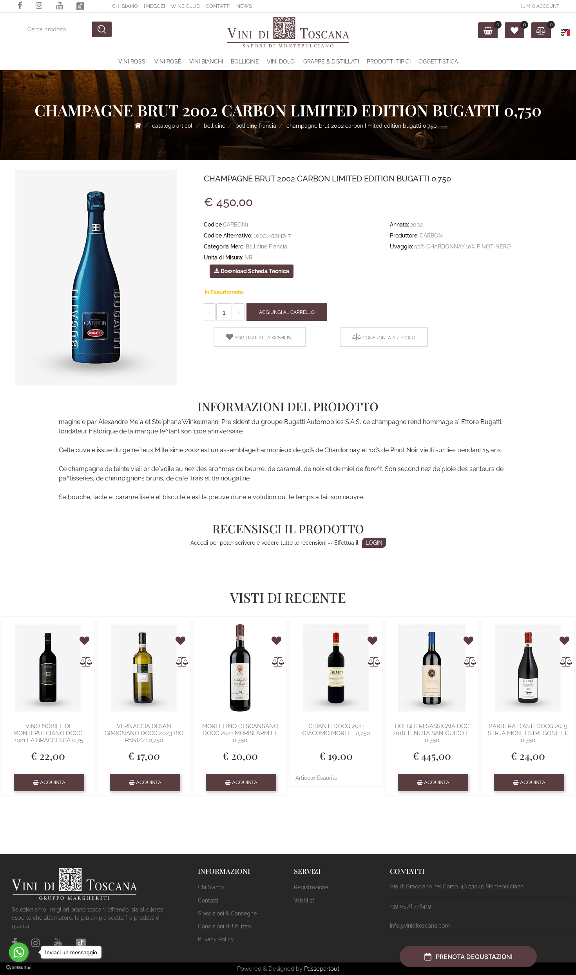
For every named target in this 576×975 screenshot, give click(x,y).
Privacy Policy (216, 939)
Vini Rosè (167, 61)
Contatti (218, 6)
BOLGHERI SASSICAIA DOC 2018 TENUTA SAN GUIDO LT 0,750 (432, 733)
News (244, 6)
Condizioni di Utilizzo (224, 926)
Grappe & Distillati (331, 61)
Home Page (138, 125)
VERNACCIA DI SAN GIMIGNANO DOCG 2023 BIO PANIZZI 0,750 (144, 733)
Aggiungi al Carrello (287, 312)
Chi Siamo (125, 6)
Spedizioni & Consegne (227, 913)
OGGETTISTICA (438, 61)
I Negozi (154, 6)
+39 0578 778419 (410, 906)
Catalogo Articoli (173, 126)
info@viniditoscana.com (420, 925)
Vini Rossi (132, 61)
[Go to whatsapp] (19, 952)
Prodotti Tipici (389, 61)
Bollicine (245, 61)
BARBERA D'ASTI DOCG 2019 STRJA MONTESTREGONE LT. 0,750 (528, 733)
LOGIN (374, 543)
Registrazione (311, 887)
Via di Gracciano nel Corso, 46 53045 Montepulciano (456, 886)
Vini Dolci (281, 61)
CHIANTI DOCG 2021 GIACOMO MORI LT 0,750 (336, 730)
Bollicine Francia (255, 126)
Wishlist (304, 900)
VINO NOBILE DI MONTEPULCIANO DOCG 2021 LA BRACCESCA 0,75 (48, 733)
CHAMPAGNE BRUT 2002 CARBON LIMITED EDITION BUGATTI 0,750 (361, 126)
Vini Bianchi (206, 61)
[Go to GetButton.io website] (18, 967)
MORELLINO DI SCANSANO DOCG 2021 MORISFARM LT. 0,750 (240, 733)
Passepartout (321, 968)
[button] (102, 29)
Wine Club (185, 6)
